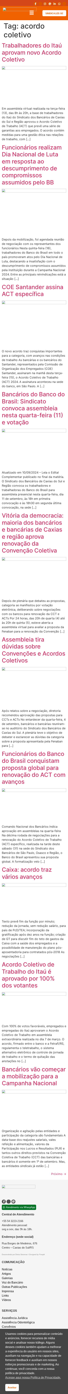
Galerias (7, 1278)
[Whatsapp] (59, 4)
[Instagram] (45, 4)
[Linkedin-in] (55, 4)
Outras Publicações (14, 1286)
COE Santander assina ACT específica (32, 290)
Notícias (7, 1269)
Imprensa (8, 1291)
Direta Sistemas (21, 1254)
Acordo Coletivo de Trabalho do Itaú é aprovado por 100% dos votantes (28, 975)
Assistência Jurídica (15, 1318)
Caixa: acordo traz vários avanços (27, 873)
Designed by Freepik (37, 1254)
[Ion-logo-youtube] (64, 4)
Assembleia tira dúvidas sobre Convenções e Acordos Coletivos (33, 650)
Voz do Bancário (12, 1282)
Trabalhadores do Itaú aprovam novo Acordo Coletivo (32, 52)
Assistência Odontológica (18, 1322)
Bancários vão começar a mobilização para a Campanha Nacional (34, 1076)
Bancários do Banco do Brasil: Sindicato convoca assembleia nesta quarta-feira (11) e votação (33, 408)
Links (5, 1295)
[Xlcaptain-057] (40, 4)
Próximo (58, 1174)
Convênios (9, 1326)
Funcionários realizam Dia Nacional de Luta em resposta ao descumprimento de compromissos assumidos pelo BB (32, 165)
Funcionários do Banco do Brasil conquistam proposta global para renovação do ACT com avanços (33, 767)
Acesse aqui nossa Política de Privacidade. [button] (33, 1377)
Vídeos (6, 1300)
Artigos (6, 1273)
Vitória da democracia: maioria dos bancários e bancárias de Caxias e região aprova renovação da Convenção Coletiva (32, 533)
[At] (50, 4)
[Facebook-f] (35, 4)
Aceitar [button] (12, 1387)
